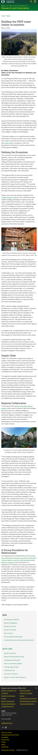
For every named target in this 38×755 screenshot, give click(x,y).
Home (3, 16)
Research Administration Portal (14, 657)
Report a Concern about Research (15, 677)
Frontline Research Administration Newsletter (19, 640)
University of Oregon (9, 750)
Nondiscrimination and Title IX (10, 735)
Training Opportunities (11, 667)
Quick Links (7, 649)
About (3, 744)
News (8, 16)
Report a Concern (6, 732)
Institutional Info (9, 670)
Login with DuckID (7, 706)
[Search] (31, 2)
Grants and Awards (10, 630)
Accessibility (4, 737)
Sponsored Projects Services (28, 699)
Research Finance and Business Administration (8, 702)
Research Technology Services (26, 694)
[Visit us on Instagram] (2, 728)
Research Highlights (10, 623)
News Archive (8, 633)
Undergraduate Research (12, 660)
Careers (3, 742)
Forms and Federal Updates (13, 664)
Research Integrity (25, 691)
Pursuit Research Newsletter (13, 637)
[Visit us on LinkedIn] (5, 728)
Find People (4, 747)
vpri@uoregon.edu (6, 723)
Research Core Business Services (8, 697)
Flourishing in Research (11, 620)
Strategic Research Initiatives (28, 701)
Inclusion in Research (11, 674)
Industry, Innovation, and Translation (8, 692)
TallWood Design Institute (9, 197)
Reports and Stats (10, 626)
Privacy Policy (5, 740)
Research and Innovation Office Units (13, 688)
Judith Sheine (8, 143)
